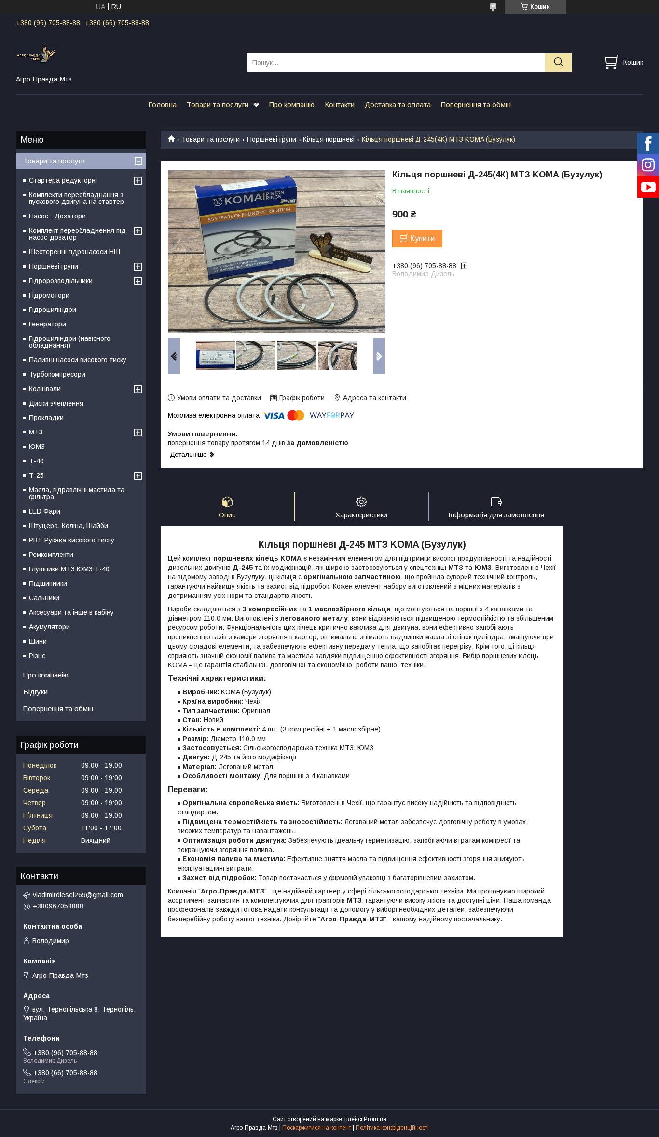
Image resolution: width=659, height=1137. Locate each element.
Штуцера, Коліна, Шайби (68, 525)
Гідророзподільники (61, 280)
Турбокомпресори (57, 374)
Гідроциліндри (52, 309)
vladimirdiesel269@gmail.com (78, 895)
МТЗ (36, 432)
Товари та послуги (217, 104)
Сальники (44, 598)
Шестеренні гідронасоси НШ (74, 252)
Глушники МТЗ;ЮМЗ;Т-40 (69, 569)
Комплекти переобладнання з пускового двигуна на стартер (76, 198)
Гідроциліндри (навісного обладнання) (69, 342)
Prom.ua (375, 1119)
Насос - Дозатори (57, 216)
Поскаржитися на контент (316, 1127)
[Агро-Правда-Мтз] (125, 53)
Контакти (340, 104)
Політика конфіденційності (392, 1127)
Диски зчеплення (56, 403)
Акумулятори (49, 627)
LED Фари (44, 511)
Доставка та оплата (398, 104)
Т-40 (36, 461)
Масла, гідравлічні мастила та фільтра (76, 493)
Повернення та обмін (476, 104)
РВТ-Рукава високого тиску (71, 540)
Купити (422, 238)
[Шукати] (558, 62)
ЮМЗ (37, 446)
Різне (37, 656)
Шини (38, 641)
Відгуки (35, 692)
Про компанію (292, 104)
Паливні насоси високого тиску (77, 360)
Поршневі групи (271, 139)
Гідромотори (49, 295)
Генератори (47, 324)
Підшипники (48, 583)
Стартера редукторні (63, 180)
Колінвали (45, 389)
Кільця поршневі (329, 139)
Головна (162, 104)
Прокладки (46, 417)
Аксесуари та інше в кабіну (71, 612)
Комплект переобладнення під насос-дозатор (77, 234)
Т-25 (36, 475)
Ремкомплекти (51, 554)
